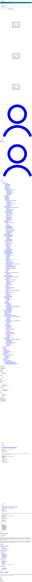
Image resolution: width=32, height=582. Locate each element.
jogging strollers (7, 187)
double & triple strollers (8, 186)
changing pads (8, 233)
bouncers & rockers (9, 215)
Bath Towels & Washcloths (8, 290)
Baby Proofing (7, 301)
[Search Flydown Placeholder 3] (16, 87)
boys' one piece (8, 319)
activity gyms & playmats (10, 213)
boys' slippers (8, 335)
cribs (7, 223)
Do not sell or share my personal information (7, 564)
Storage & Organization (8, 250)
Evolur (3, 505)
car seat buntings (9, 204)
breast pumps (8, 254)
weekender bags (9, 218)
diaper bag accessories (9, 219)
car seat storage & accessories (10, 202)
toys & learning (5, 310)
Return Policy (3, 548)
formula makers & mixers (10, 265)
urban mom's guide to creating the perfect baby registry (11, 363)
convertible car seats (7, 197)
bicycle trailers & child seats (8, 188)
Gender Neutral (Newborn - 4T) (9, 325)
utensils (7, 274)
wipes (7, 293)
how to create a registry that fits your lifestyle (10, 362)
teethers (7, 269)
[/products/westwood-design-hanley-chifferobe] (17, 422)
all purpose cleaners (9, 304)
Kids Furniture (7, 227)
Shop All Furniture (7, 234)
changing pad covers (9, 232)
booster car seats (7, 198)
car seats (4, 196)
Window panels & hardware (10, 243)
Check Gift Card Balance (5, 555)
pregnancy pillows (9, 309)
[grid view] (3, 400)
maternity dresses (9, 343)
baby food (8, 267)
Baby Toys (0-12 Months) (8, 311)
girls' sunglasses (8, 331)
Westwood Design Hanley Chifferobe (9, 447)
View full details (4, 455)
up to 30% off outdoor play (6, 351)
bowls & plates (8, 273)
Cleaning (6, 303)
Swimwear (6, 326)
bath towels (8, 291)
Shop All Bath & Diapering (8, 296)
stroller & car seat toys (9, 194)
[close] (0, 577)
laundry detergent (9, 305)
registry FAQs (6, 357)
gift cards (4, 359)
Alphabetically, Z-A (4, 526)
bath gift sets (8, 288)
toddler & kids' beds (9, 228)
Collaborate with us (4, 569)
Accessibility (3, 563)
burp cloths (8, 270)
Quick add (3, 460)
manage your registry (7, 356)
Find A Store (3, 562)
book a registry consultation (6, 358)
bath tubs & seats (9, 277)
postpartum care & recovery (10, 308)
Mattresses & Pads (7, 230)
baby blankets (8, 238)
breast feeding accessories (10, 255)
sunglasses (8, 328)
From (5, 380)
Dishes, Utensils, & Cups (8, 272)
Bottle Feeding (7, 259)
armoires (8, 224)
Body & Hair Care (7, 287)
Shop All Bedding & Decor (8, 252)
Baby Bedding (7, 236)
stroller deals (5, 349)
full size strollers (7, 185)
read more (1, 543)
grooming (8, 300)
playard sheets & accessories (10, 209)
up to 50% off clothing (6, 350)
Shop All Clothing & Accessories (9, 337)
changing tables (8, 225)
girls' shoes (8, 330)
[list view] (4, 400)
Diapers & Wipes (7, 292)
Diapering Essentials (7, 279)
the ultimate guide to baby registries (9, 361)
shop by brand (5, 346)
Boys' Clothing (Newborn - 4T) (9, 316)
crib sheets (8, 237)
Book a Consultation (4, 557)
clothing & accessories (6, 315)
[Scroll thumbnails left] (0, 580)
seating (7, 229)
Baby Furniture (7, 222)
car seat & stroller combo (8, 184)
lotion (7, 289)
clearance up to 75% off (6, 353)
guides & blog (5, 360)
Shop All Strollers (7, 195)
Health (6, 298)
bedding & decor (5, 235)
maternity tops (8, 345)
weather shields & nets (9, 193)
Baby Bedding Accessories (8, 240)
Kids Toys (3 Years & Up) (8, 312)
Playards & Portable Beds (8, 207)
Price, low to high (4, 527)
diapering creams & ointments (10, 281)
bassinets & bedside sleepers (10, 210)
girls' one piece (8, 322)
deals (3, 6)
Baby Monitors (7, 297)
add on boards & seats (9, 191)
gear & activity (5, 206)
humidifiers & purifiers (9, 299)
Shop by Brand (4, 553)
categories (4, 5)
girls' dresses (8, 324)
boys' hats (8, 334)
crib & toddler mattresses (10, 231)
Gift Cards (3, 554)
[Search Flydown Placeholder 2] (16, 56)
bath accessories (8, 278)
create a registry (7, 355)
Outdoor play (6, 313)
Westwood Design (4, 445)
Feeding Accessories (7, 268)
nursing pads (8, 258)
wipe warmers (8, 282)
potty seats (8, 286)
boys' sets (8, 318)
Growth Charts (8, 247)
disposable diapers (9, 294)
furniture (4, 221)
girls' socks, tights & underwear (10, 332)
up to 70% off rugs (5, 352)
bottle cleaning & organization (10, 261)
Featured (3, 524)
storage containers (9, 264)
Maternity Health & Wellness (8, 306)
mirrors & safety (9, 201)
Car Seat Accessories (7, 200)
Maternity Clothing (7, 342)
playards (8, 208)
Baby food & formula (7, 266)
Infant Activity (7, 212)
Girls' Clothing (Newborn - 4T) (9, 320)
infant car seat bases (7, 199)
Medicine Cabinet (7, 302)
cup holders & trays (9, 192)
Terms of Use (3, 561)
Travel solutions (7, 220)
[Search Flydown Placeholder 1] (16, 25)
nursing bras (8, 257)
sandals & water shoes (9, 327)
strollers (4, 183)
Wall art (7, 245)
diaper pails (8, 280)
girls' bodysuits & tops (9, 321)
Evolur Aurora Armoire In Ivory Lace (9, 506)
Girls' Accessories (7, 329)
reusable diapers (8, 295)
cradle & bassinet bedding (10, 239)
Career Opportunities (4, 568)
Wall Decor (6, 244)
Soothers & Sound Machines (8, 249)
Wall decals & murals (9, 246)
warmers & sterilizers (9, 262)
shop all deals (5, 348)
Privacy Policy (3, 560)
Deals (2, 552)
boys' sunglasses (9, 336)
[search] (11, 8)
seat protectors (8, 203)
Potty (5, 285)
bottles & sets (8, 260)
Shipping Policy (4, 547)
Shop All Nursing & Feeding (8, 275)
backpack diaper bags (9, 217)
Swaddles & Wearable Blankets (9, 251)
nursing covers (8, 256)
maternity (4, 338)
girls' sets (8, 323)
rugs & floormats (9, 242)
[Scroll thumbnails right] (2, 580)
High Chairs (6, 271)
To (4, 381)
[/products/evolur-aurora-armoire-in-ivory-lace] (17, 483)
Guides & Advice (4, 556)
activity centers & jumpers (10, 214)
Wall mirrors (8, 248)
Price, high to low (4, 528)
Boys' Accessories (7, 333)
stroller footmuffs (9, 190)
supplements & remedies (10, 307)
